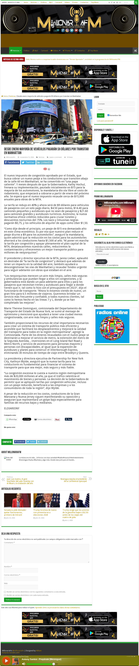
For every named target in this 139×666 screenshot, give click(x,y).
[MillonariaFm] (69, 19)
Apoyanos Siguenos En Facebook (108, 184)
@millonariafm (18, 651)
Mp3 (50, 2)
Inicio (26, 2)
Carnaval (58, 2)
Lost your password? (105, 121)
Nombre (8, 567)
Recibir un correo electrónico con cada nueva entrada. (28, 595)
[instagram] (120, 2)
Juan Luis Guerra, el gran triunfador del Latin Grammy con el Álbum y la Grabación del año (20, 480)
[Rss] (109, 2)
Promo (75, 2)
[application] (115, 211)
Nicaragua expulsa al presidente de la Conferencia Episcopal (73, 479)
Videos (67, 2)
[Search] (136, 2)
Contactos (84, 2)
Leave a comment (55, 157)
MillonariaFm (10, 157)
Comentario (9, 543)
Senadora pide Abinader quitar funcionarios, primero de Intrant (15, 512)
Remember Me (115, 115)
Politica (43, 2)
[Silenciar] (128, 220)
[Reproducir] (99, 220)
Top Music (95, 2)
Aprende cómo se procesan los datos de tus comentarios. (57, 608)
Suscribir (101, 262)
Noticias (34, 2)
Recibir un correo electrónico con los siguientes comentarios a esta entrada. (36, 592)
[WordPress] (117, 2)
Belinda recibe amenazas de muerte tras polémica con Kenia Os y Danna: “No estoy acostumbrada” (62, 59)
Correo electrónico (12, 575)
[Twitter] (114, 2)
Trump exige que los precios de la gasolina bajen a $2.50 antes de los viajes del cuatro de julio (76, 514)
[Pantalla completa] (132, 220)
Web (6, 583)
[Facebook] (112, 2)
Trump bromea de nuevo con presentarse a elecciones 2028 (45, 512)
